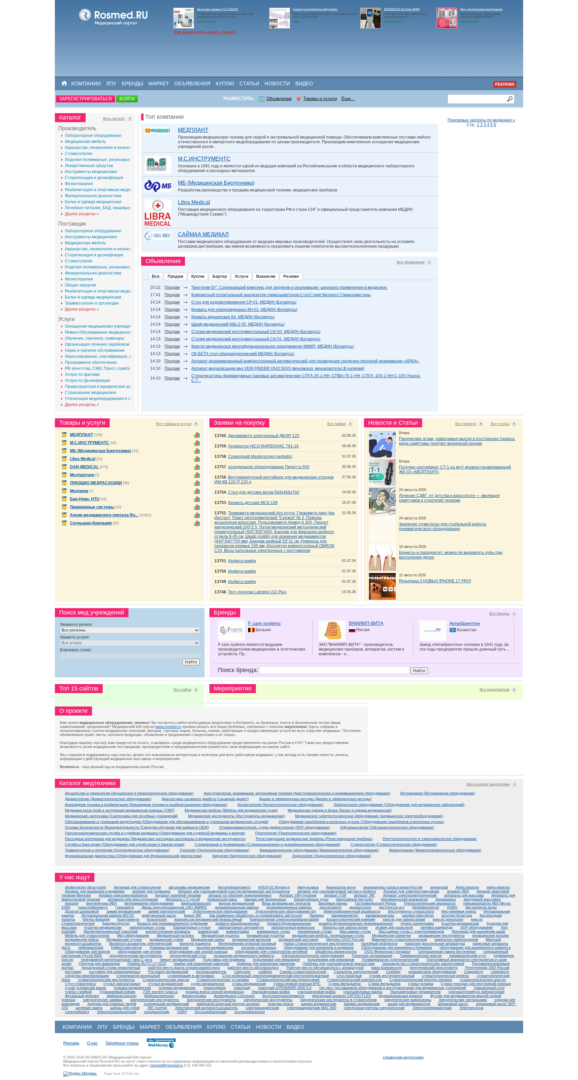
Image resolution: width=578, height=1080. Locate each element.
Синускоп (242, 972)
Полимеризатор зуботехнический (390, 960)
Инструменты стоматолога (411, 911)
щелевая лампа (89, 1008)
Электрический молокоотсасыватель (206, 1008)
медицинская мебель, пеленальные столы (328, 935)
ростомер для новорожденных (114, 972)
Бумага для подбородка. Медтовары (315, 9)
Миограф (493, 939)
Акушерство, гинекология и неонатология (104, 147)
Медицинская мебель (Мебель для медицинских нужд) (231, 810)
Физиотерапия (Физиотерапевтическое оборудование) (435, 850)
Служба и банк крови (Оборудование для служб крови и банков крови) (125, 844)
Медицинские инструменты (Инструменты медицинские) (236, 816)
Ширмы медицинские (362, 1004)
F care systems (264, 623)
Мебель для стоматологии (87, 935)
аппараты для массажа (464, 895)
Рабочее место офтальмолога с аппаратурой (325, 968)
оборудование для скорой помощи (198, 951)
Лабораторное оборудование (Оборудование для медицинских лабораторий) (399, 805)
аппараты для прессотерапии (133, 899)
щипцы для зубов (124, 1008)
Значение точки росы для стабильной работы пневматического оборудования (442, 526)
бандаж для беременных (265, 899)
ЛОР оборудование (476, 927)
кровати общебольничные (237, 923)
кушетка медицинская (460, 923)
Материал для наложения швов (478, 931)
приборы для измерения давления (266, 964)
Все (156, 276)
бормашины (446, 899)
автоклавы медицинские (189, 887)
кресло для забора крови (404, 919)
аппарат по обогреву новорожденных (240, 895)
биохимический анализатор (404, 899)
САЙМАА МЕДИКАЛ (203, 234)
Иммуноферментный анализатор (352, 911)
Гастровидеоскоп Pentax (375, 903)
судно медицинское (207, 984)
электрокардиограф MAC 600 (311, 1008)
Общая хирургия (80, 285)
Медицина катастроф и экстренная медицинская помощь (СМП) (120, 810)
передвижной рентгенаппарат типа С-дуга (116, 960)
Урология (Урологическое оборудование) (215, 850)
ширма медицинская (318, 1004)
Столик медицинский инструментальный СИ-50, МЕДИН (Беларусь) (255, 331)
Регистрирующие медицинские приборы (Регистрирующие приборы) (314, 839)
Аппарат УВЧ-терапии (297, 895)
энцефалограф (156, 1012)
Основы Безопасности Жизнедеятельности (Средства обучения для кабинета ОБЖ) (137, 827)
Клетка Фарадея (96, 919)
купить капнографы (417, 923)
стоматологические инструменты (106, 980)
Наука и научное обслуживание (95, 350)
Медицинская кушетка (220, 935)
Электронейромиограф (432, 1008)
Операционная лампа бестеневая (447, 951)
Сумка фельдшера (344, 984)
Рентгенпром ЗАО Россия (487, 968)
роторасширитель (211, 972)
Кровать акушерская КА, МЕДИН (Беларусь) (233, 317)
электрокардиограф (262, 1008)
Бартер (219, 276)
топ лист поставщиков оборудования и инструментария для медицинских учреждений (392, 988)
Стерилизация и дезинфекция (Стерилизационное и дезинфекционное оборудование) (268, 844)
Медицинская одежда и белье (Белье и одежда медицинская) (340, 810)
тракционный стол (489, 988)
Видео (304, 83)
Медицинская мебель (85, 141)
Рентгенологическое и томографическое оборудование (430, 839)
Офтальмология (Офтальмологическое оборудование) (387, 827)
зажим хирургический (166, 911)
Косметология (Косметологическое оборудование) (280, 805)
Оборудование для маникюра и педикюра (396, 947)
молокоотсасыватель (83, 943)
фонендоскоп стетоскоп (234, 996)
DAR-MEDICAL (84, 467)
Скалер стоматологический (303, 972)
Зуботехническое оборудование (220, 911)
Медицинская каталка (175, 935)
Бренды (132, 83)
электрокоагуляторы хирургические (374, 1008)
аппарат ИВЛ (458, 891)
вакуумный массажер (482, 899)
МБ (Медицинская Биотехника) (216, 183)
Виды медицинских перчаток (286, 903)
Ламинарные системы (92, 507)
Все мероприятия (494, 689)
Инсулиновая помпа (459, 911)
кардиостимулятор (418, 915)
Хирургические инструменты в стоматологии (338, 1000)
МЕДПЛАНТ (193, 130)
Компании (86, 83)
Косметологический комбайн (350, 919)
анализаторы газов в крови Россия (392, 887)
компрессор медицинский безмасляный (208, 919)
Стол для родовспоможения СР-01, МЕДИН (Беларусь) (243, 302)
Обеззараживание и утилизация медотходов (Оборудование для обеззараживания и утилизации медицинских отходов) (167, 822)
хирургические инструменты (154, 1000)
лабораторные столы (147, 927)
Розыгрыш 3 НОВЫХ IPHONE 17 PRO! (435, 581)
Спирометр (473, 972)
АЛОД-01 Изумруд (274, 887)
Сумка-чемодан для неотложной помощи (476, 984)
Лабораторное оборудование (93, 135)
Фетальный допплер (82, 996)
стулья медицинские (165, 984)
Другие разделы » (82, 214)
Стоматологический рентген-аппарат (420, 980)
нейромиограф (90, 947)
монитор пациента (195, 943)
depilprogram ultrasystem (85, 887)
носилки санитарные (258, 947)
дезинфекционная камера (237, 907)
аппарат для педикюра (151, 891)
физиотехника (194, 996)
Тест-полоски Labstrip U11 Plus (257, 592)
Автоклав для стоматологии (137, 887)
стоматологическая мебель (445, 976)
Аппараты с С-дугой (183, 899)
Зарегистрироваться (85, 98)
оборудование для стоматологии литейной (271, 951)
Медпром (79, 491)
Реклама (505, 84)
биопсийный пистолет (354, 899)
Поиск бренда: (238, 670)
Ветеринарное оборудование (149, 903)
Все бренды (499, 613)
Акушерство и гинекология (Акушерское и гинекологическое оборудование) (129, 793)
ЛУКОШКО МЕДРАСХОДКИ (96, 483)
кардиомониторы (380, 915)
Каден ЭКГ (193, 915)
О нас (92, 1043)
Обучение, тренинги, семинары (94, 338)
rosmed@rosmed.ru (166, 1065)
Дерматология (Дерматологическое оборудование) (108, 799)
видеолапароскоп (196, 903)
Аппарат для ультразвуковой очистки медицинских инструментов (234, 891)
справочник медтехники (403, 1057)
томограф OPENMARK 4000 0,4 (284, 988)
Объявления (192, 83)
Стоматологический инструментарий (288, 980)
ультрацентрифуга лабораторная (476, 992)
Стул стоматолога (80, 984)
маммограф (208, 931)
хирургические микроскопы (407, 1000)
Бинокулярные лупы (311, 899)
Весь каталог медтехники (488, 784)
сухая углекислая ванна (85, 988)
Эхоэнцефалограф (210, 1012)
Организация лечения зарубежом (97, 344)
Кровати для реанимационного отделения (172, 923)
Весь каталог (114, 118)
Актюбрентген (465, 623)
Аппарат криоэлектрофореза (123, 895)
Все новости (465, 424)
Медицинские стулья (124, 939)
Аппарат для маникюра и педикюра (94, 891)
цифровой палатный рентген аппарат (228, 1004)
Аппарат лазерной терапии (178, 895)
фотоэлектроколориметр (283, 996)
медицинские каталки (490, 935)
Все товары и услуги (173, 424)
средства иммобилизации (87, 976)
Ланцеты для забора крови (345, 927)
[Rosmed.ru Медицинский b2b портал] (113, 25)
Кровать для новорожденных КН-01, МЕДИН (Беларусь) (244, 309)
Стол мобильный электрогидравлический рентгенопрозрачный (275, 976)
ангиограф (439, 887)
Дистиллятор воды (481, 907)
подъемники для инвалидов (276, 960)
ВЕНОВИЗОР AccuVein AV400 (401, 9)
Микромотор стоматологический (399, 939)
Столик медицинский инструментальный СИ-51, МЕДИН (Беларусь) (255, 339)
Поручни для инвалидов (99, 964)
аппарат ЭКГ (364, 895)
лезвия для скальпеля (394, 927)
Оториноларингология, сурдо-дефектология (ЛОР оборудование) (274, 827)
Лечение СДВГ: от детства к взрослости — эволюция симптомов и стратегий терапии (449, 498)
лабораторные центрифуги (241, 927)
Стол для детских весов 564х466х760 (263, 492)
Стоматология (78, 153)
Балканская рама (222, 899)
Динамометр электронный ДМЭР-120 (263, 435)
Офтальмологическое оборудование (313, 955)
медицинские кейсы (82, 939)
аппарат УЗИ (335, 895)
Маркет (159, 83)
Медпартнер (82, 475)
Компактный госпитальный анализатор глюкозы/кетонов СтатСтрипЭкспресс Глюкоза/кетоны (281, 295)
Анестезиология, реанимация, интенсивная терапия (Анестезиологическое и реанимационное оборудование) (297, 793)
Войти (126, 98)
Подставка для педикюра (224, 960)
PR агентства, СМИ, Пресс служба (97, 368)
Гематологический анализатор (430, 903)
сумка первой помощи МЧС (297, 984)
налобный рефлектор (379, 943)
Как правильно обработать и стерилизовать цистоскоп (255, 915)
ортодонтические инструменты (135, 955)
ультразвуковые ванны (362, 992)
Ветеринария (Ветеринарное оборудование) (437, 793)
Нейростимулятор (126, 947)
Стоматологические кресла (165, 980)
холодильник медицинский (166, 1004)
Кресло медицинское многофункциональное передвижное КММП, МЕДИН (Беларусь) (272, 346)
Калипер (317, 915)
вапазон (72, 903)
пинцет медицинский (177, 960)
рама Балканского (386, 968)
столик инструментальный (391, 976)
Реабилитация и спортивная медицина (102, 189)
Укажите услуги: (75, 637)
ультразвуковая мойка (316, 992)
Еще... (348, 98)
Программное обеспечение (91, 362)
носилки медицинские (214, 947)
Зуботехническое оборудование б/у (285, 911)
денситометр (330, 907)
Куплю (225, 83)
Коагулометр (128, 919)
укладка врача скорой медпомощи (214, 992)
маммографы (237, 931)
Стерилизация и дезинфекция (94, 177)
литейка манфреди (436, 927)
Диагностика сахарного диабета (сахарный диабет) (205, 799)
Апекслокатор (467, 887)
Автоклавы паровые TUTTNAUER (217, 9)
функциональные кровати (400, 996)
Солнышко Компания (91, 523)
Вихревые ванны (332, 903)
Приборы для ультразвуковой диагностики (339, 964)
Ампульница (307, 887)
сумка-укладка (420, 984)
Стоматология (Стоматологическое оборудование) (394, 844)
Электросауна (471, 1008)
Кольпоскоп (157, 919)
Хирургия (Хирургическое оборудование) (247, 856)
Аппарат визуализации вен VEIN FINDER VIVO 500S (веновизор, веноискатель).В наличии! (277, 368)
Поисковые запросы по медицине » (481, 120)
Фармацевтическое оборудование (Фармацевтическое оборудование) (319, 850)
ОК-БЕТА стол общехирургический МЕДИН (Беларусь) (242, 353)
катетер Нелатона (457, 915)
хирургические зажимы (102, 1000)
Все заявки (336, 424)
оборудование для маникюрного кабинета (475, 947)
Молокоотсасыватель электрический (140, 943)
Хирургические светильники (463, 1000)
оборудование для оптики (139, 951)
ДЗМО (452, 907)
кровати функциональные (289, 923)
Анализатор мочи (341, 887)
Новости (277, 83)
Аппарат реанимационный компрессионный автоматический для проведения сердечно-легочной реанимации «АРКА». (305, 361)
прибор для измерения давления (201, 964)
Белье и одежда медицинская (93, 201)
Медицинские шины (207, 939)
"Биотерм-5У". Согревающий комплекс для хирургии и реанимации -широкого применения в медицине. (289, 287)
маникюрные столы (273, 931)
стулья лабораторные (121, 984)
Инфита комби (242, 561)
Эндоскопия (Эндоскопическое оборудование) (331, 856)
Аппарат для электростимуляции (411, 891)
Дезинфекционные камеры (289, 907)
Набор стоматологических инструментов (319, 943)
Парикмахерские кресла (421, 955)
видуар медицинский (236, 903)
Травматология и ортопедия (92, 303)
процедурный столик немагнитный (111, 968)
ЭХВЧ (182, 1012)
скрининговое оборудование (432, 972)
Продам (175, 276)
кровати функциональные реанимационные (356, 923)
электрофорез (77, 1012)
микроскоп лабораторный (456, 939)
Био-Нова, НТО (84, 499)
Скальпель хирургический (356, 972)
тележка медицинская (132, 988)
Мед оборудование (133, 935)
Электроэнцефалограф (116, 1012)
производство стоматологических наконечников (423, 964)
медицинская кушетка (265, 935)
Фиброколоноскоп (159, 996)
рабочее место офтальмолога (253, 968)
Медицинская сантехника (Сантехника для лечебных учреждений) (121, 816)
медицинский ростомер (298, 939)
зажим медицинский (123, 911)
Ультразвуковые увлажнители (415, 992)
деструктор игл (391, 907)
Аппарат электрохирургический (410, 895)
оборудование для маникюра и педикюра (319, 947)
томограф (241, 988)
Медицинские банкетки (391, 935)
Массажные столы (355, 931)
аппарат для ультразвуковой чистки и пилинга (336, 891)
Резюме (291, 276)
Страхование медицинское (90, 392)
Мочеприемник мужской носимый (247, 943)
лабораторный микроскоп (293, 927)
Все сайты (182, 689)
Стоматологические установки (223, 980)
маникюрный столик (315, 931)
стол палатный (349, 976)
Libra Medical (194, 202)
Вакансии (265, 276)
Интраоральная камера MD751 (108, 915)
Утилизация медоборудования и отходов (104, 398)
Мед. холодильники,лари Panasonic (481, 9)
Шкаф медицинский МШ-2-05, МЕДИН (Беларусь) (238, 324)
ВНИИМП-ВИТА (366, 623)
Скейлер (393, 972)
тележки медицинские (177, 988)
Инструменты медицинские (91, 171)
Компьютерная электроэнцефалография (284, 919)
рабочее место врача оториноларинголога (184, 968)
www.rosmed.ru (168, 727)
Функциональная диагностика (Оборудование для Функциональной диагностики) (133, 856)
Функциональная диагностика (93, 195)
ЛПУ (111, 83)
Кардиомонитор (344, 915)
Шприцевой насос (453, 1004)
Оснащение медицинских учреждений (101, 326)
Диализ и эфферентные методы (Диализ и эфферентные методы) (315, 799)
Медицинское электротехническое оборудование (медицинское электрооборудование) (369, 816)
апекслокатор (498, 887)
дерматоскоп (360, 907)
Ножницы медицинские (169, 947)
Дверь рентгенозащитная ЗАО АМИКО (174, 907)
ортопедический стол (188, 955)
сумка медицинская (249, 984)
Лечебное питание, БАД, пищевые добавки (106, 207)
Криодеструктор (115, 923)
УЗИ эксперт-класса (160, 992)
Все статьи (500, 424)
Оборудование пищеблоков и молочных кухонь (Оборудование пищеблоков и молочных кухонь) (361, 822)
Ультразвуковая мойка (271, 992)
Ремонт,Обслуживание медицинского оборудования (114, 332)
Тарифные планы (122, 1043)
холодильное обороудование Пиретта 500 (268, 467)
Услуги (241, 276)
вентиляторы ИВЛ (101, 903)
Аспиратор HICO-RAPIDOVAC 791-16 (263, 446)
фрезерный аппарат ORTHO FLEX (341, 996)
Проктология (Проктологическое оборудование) (295, 833)
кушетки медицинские (103, 927)
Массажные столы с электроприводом (411, 931)
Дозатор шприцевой (82, 911)
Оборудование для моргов (87, 951)
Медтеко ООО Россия (345, 939)
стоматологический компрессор (354, 980)
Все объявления (410, 262)
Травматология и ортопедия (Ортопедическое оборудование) (117, 850)
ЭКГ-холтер (157, 1008)
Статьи (249, 83)
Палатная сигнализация (372, 955)
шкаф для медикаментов (409, 1004)
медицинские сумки (166, 939)
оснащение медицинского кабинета (244, 955)
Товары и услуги (320, 98)
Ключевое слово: (76, 650)
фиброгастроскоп (121, 996)
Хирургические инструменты (211, 1000)
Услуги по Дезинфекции (87, 380)
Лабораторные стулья (191, 927)
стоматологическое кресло (483, 980)
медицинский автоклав (251, 939)
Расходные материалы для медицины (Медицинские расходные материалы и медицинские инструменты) (155, 839)
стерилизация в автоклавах (191, 976)
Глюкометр (124, 907)
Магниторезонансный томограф (111, 931)
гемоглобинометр (93, 907)
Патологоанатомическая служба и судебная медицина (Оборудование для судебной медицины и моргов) (155, 833)
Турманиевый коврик (117, 992)
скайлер (265, 972)
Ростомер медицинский (168, 972)
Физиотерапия (79, 183)
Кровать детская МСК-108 (253, 502)
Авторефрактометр (234, 887)
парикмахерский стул (467, 955)
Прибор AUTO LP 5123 (146, 964)
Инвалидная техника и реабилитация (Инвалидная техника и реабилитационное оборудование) (146, 805)
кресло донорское (448, 919)
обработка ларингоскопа (336, 951)
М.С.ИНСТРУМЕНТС (204, 159)
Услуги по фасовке (82, 374)
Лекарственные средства (89, 165)
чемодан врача (280, 1004)
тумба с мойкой (78, 992)
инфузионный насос (159, 915)
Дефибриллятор (425, 907)
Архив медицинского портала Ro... (104, 515)
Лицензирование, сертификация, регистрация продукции (119, 356)
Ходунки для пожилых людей (111, 1004)
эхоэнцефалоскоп (249, 1012)
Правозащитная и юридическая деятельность (109, 386)
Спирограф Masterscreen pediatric (260, 456)
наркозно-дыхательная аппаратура (435, 943)
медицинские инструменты (441, 935)
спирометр (500, 972)
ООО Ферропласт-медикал (387, 951)
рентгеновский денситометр (434, 968)
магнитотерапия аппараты (168, 931)
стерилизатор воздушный (138, 976)
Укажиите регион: (76, 624)
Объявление (279, 98)
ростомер (73, 972)
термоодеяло (214, 988)
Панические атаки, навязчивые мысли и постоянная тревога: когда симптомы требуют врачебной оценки (457, 441)
